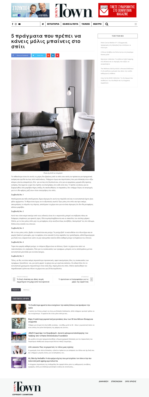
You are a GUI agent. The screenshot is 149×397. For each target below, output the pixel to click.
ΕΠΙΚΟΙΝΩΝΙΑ (116, 381)
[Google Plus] (48, 55)
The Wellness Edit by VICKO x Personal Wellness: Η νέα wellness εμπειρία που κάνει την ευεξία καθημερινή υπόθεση (117, 71)
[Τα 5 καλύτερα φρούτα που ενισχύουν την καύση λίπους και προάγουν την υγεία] (18, 309)
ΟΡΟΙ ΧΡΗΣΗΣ (130, 381)
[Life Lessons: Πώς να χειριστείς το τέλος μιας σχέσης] (18, 350)
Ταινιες (86, 24)
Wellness (26, 290)
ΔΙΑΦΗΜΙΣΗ (103, 381)
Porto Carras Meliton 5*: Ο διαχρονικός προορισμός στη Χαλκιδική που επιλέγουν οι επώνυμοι (116, 45)
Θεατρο (97, 24)
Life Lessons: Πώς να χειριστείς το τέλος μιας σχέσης (50, 347)
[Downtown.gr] (74, 10)
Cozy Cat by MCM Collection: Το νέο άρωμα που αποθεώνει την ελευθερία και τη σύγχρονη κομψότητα (117, 80)
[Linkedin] (53, 55)
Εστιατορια (53, 24)
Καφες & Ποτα (70, 24)
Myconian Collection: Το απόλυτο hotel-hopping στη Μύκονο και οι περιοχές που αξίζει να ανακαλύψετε (117, 61)
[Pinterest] (57, 55)
